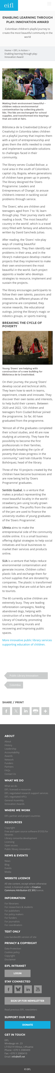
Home (8, 50)
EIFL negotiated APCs (16, 796)
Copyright (10, 827)
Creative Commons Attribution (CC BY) (23, 888)
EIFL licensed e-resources (18, 789)
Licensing (9, 841)
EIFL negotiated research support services (26, 793)
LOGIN (18, 973)
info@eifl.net (18, 1056)
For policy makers (14, 914)
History (8, 745)
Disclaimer (10, 959)
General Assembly (14, 800)
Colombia (15, 685)
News (7, 860)
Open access (11, 845)
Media (8, 871)
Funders (9, 763)
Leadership (10, 748)
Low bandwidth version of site (20, 936)
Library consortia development (21, 838)
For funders (11, 917)
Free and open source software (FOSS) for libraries (26, 833)
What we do (11, 785)
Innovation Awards (14, 803)
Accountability (12, 752)
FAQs (7, 770)
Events (8, 868)
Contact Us (10, 773)
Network (9, 759)
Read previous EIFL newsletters (21, 1009)
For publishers (12, 910)
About (8, 741)
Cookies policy (12, 952)
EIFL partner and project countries (22, 815)
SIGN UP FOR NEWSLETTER (27, 1000)
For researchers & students (19, 907)
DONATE (27, 1024)
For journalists (12, 921)
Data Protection (13, 948)
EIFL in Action (21, 50)
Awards (9, 755)
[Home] (9, 5)
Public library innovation (17, 849)
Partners (9, 766)
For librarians (12, 903)
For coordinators (13, 925)
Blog (7, 864)
